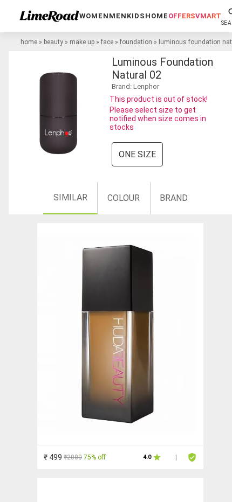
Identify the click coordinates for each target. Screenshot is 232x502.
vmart (208, 16)
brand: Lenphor (135, 86)
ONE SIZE (137, 154)
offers (181, 16)
